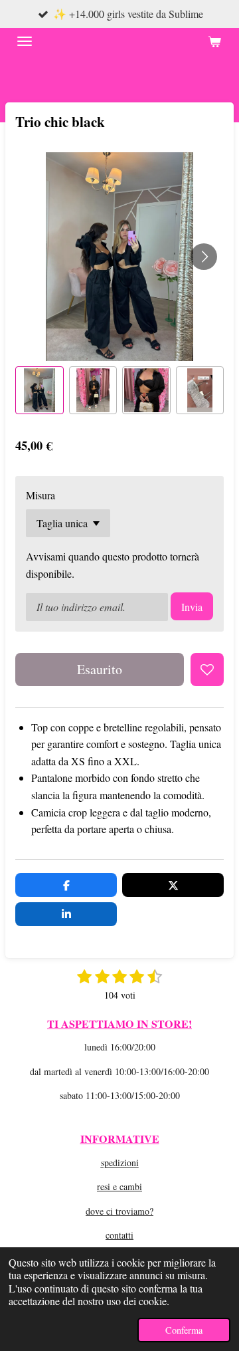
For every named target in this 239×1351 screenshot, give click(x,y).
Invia (191, 607)
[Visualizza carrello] (214, 41)
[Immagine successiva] (204, 256)
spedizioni (120, 1162)
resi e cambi (119, 1186)
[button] (39, 390)
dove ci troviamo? (119, 1211)
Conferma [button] (183, 1330)
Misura (40, 495)
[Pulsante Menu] (24, 41)
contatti (119, 1235)
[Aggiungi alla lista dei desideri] (207, 669)
